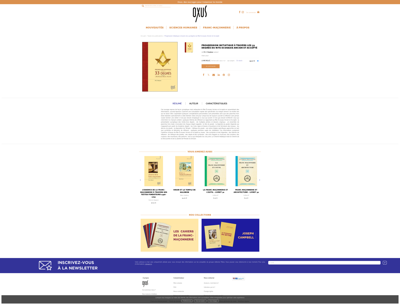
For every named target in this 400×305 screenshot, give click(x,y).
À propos (242, 27)
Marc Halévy (184, 195)
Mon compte (177, 283)
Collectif (215, 195)
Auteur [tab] (193, 103)
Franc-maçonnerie (217, 27)
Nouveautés (155, 27)
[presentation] (140, 180)
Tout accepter (200, 301)
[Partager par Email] (213, 75)
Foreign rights (208, 291)
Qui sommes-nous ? (149, 290)
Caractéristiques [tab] (216, 103)
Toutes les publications (155, 36)
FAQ (174, 287)
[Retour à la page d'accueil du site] (200, 14)
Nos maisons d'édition (149, 294)
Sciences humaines (183, 27)
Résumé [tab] (177, 103)
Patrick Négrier (154, 200)
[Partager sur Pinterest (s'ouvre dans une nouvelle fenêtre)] (224, 75)
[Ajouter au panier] (211, 66)
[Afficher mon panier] (257, 12)
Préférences (187, 301)
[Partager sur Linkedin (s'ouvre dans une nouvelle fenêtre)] (219, 75)
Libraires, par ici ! (209, 287)
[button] (160, 67)
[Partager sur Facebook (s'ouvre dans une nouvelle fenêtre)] (204, 75)
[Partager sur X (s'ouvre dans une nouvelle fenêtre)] (208, 75)
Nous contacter (178, 291)
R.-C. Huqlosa (208, 52)
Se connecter (251, 12)
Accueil (143, 36)
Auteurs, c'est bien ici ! (211, 283)
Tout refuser (213, 301)
